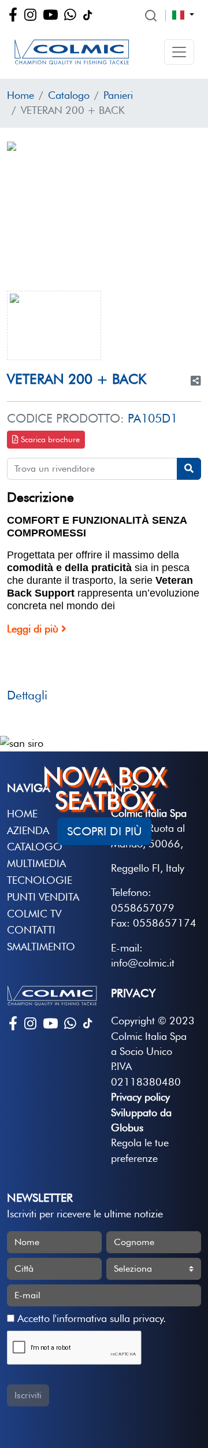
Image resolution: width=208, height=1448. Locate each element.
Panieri (118, 95)
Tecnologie (39, 880)
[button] (179, 52)
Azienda (28, 830)
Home (20, 95)
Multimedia (36, 863)
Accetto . (90, 1318)
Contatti (31, 930)
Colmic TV (34, 914)
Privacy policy (140, 1097)
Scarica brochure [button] (49, 439)
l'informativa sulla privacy (108, 1318)
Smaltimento (41, 946)
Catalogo (69, 95)
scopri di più (104, 831)
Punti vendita (43, 897)
